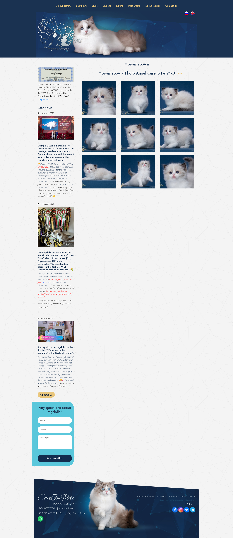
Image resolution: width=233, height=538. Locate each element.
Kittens (119, 6)
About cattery (63, 6)
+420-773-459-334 (47, 513)
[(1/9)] (99, 98)
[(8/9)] (138, 171)
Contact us (171, 6)
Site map (183, 496)
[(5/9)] (138, 135)
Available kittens (173, 496)
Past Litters (134, 6)
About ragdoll (152, 6)
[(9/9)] (177, 171)
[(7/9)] (99, 171)
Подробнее (43, 99)
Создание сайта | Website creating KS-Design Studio (177, 500)
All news (45, 394)
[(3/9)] (177, 98)
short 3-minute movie (48, 383)
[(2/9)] (138, 98)
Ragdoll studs (149, 496)
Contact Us (191, 496)
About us (140, 496)
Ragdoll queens (161, 496)
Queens (107, 6)
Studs (95, 6)
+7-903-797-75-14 (47, 508)
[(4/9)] (99, 135)
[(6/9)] (177, 135)
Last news (81, 6)
